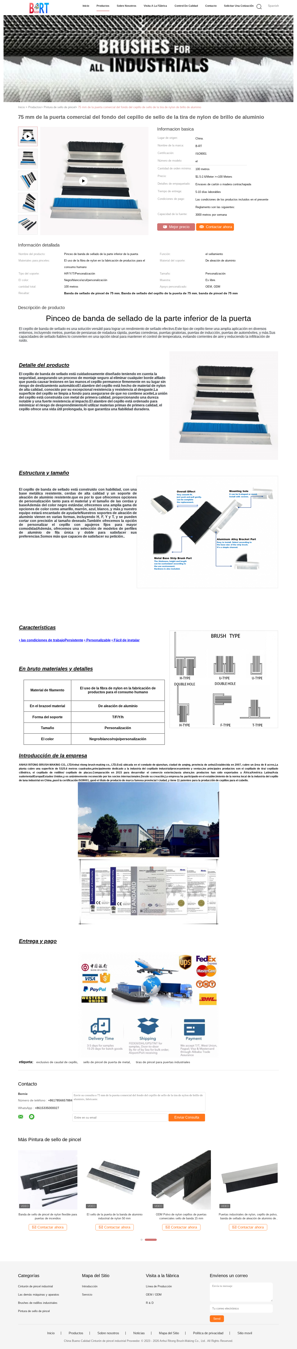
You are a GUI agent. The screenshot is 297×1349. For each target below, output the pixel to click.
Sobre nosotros (126, 5)
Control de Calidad (186, 5)
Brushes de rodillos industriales (37, 1302)
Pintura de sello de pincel (34, 1311)
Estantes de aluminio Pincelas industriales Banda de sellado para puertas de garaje (48, 1216)
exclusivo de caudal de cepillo (56, 1062)
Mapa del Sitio (169, 1333)
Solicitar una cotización (239, 5)
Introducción (89, 1286)
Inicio (86, 5)
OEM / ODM (154, 1294)
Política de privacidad (208, 1333)
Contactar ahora (218, 227)
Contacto (211, 5)
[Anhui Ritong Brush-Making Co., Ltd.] (39, 7)
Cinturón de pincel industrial (35, 1286)
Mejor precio (178, 227)
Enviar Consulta (186, 1117)
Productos (103, 5)
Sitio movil (244, 1333)
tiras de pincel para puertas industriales (163, 1062)
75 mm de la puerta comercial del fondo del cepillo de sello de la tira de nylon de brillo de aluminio (139, 107)
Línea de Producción (159, 1286)
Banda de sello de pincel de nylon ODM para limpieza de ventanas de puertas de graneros (181, 1216)
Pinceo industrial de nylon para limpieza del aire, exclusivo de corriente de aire (114, 1216)
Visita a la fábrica (155, 5)
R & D (150, 1302)
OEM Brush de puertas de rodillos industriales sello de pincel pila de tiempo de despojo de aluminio (248, 1216)
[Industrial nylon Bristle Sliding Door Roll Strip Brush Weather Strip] (94, 233)
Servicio (87, 1294)
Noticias (139, 1333)
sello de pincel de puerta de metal (106, 1062)
